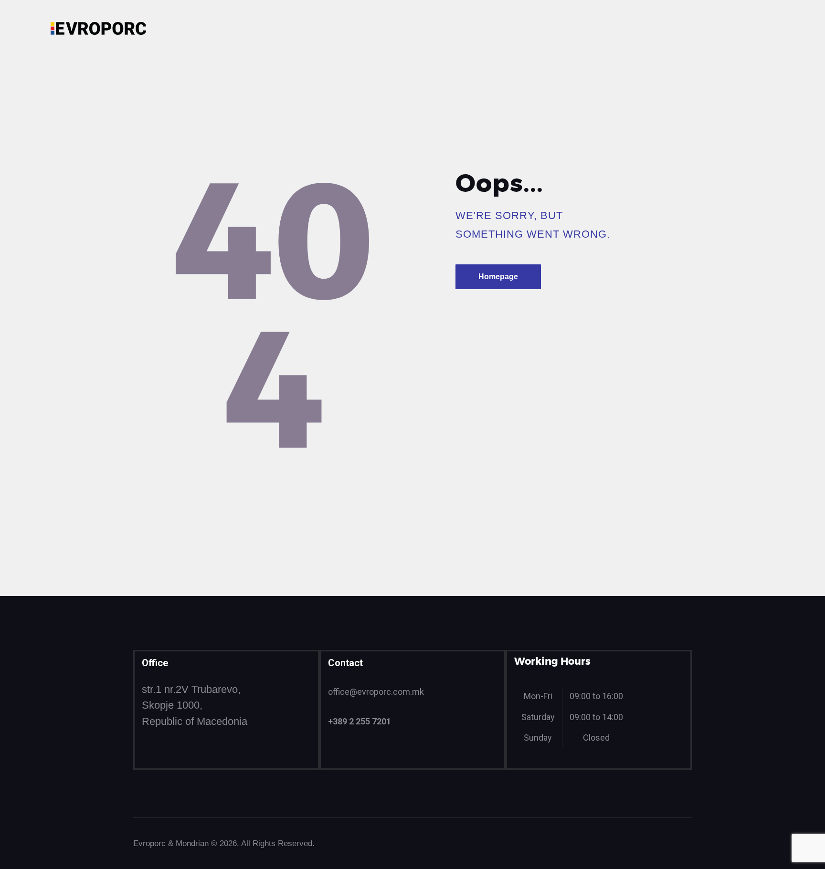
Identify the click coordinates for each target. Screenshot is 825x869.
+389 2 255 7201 (359, 721)
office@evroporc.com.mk (376, 692)
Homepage (498, 276)
